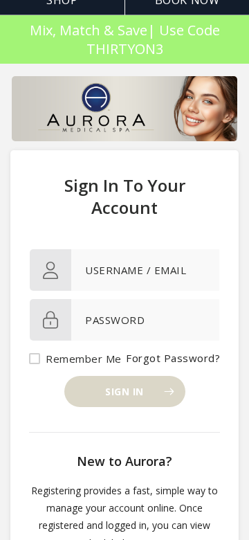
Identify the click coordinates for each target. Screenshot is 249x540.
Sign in (124, 391)
